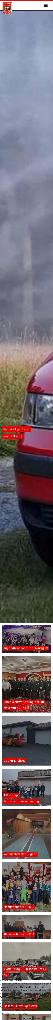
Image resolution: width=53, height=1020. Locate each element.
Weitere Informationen (20, 1018)
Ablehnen (23, 1014)
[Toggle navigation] (45, 5)
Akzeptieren (8, 1014)
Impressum (39, 1018)
